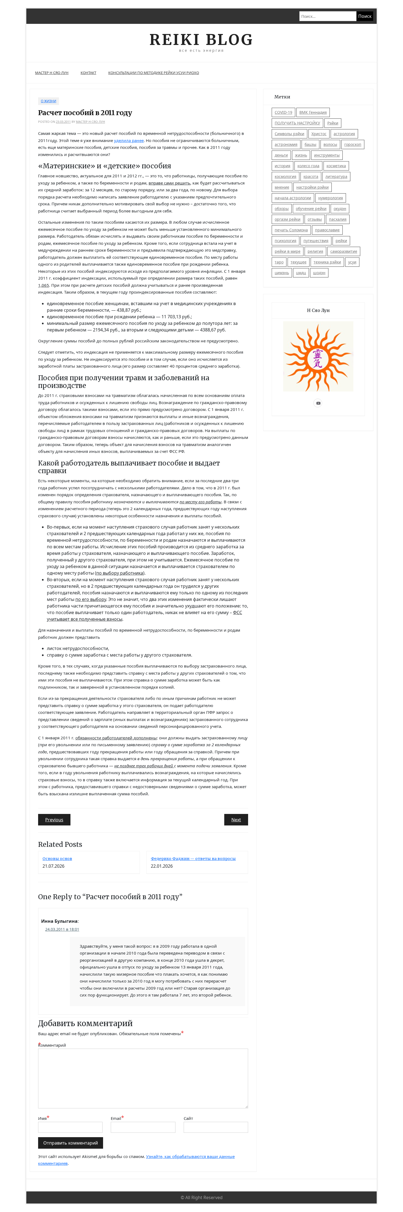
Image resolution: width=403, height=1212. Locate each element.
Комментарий (52, 1045)
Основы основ (57, 858)
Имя (43, 1118)
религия (315, 251)
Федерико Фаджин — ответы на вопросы (193, 858)
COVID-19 (283, 112)
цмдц (301, 272)
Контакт (88, 72)
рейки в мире (287, 251)
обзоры (282, 208)
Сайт (188, 1118)
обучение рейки (311, 208)
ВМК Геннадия (313, 112)
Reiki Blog (201, 39)
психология (285, 240)
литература (336, 176)
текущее (298, 262)
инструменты (327, 155)
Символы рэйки (289, 133)
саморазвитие (343, 251)
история (282, 165)
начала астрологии (293, 197)
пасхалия (338, 219)
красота (310, 176)
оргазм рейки (287, 219)
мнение (282, 187)
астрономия (286, 144)
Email (117, 1118)
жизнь (301, 155)
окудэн (340, 208)
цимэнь (282, 272)
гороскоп (352, 144)
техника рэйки (327, 262)
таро (279, 262)
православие (327, 229)
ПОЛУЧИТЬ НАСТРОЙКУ (297, 123)
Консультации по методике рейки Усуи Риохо (153, 72)
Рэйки (332, 123)
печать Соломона (291, 229)
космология (285, 176)
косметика (336, 165)
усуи (352, 262)
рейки (341, 240)
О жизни (48, 101)
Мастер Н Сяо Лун (52, 72)
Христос (319, 133)
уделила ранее (129, 140)
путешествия (315, 240)
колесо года (308, 165)
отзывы (315, 219)
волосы (330, 144)
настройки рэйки (312, 187)
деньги (281, 155)
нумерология (330, 197)
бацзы (310, 144)
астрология (344, 133)
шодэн (319, 272)
